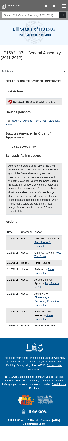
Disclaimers (30, 424)
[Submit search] (62, 15)
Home (20, 34)
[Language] (53, 6)
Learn (42, 424)
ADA (56, 420)
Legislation (32, 34)
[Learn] (46, 6)
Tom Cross (40, 120)
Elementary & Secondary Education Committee (46, 301)
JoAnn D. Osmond (22, 120)
